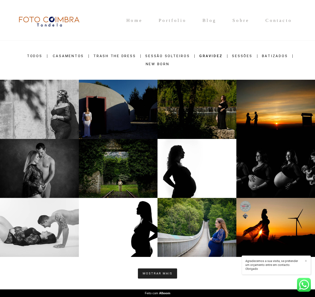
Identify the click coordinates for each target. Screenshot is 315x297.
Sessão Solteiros (167, 56)
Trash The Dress (114, 56)
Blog (209, 20)
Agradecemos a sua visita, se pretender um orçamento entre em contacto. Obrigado (271, 265)
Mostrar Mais (157, 273)
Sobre (240, 20)
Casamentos (68, 56)
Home (134, 20)
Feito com (157, 293)
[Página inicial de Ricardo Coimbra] (48, 20)
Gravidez (211, 56)
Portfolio (172, 20)
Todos (34, 56)
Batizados (275, 56)
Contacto (278, 20)
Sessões (242, 56)
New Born (157, 64)
